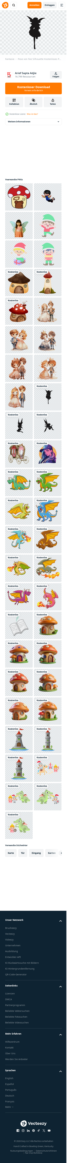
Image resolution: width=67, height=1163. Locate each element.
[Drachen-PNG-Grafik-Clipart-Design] (19, 766)
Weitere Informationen (19, 120)
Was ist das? (32, 114)
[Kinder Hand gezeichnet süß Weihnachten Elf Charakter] (19, 281)
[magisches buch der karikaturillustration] (19, 1052)
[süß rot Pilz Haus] (19, 423)
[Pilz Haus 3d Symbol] (19, 1080)
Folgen (56, 76)
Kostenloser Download (33, 88)
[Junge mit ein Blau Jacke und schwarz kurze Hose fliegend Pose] (19, 224)
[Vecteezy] (5, 5)
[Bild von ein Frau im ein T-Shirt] (19, 738)
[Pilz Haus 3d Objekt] (19, 1109)
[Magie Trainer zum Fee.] (19, 709)
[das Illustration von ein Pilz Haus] (19, 195)
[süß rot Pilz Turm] (19, 395)
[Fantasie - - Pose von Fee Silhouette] (19, 623)
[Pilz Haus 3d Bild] (19, 1138)
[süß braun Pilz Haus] (19, 366)
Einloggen (50, 5)
